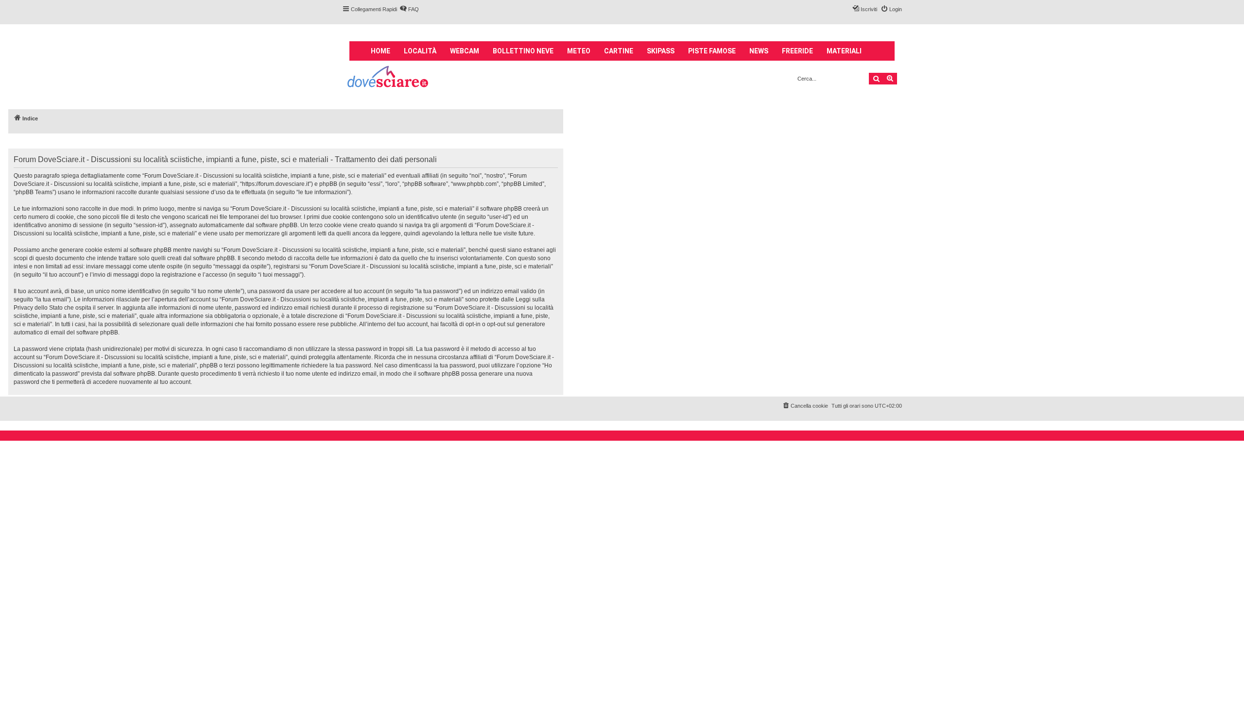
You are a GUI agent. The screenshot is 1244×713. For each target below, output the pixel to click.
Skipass (660, 51)
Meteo (578, 51)
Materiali (844, 51)
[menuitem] (409, 9)
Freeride (797, 51)
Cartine (618, 51)
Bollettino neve (523, 51)
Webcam (464, 51)
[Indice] (388, 78)
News (758, 51)
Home (380, 51)
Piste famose (712, 51)
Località (420, 51)
